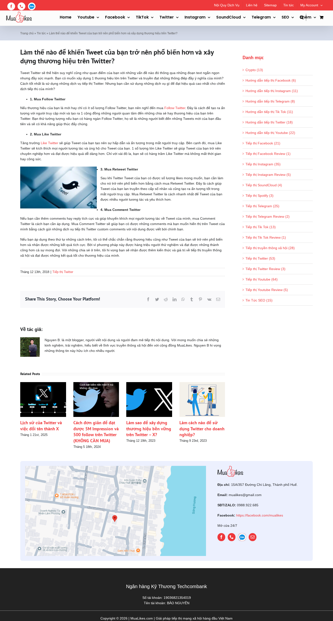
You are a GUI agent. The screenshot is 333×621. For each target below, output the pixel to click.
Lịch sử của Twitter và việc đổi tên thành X (41, 425)
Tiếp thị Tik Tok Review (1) (265, 237)
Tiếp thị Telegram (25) (262, 206)
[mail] (252, 537)
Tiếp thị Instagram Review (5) (268, 175)
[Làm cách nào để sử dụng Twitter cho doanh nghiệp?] (202, 384)
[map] (115, 468)
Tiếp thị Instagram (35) (263, 164)
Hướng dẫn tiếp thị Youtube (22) (270, 133)
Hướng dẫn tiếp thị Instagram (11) (271, 91)
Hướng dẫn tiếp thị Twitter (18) (269, 122)
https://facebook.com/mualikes (259, 515)
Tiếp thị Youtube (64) (261, 279)
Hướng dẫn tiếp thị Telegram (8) (270, 101)
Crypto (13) (254, 70)
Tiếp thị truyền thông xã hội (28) (270, 248)
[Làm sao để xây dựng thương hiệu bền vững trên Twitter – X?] (149, 384)
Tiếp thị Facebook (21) (262, 143)
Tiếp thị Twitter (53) (260, 258)
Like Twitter (49, 143)
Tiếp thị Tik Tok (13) (260, 227)
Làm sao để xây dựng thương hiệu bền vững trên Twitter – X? (148, 428)
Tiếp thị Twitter (62, 272)
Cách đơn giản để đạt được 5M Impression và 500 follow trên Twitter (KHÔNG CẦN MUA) (96, 431)
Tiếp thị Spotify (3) (259, 196)
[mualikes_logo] (230, 468)
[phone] (231, 537)
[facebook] (221, 537)
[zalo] (242, 537)
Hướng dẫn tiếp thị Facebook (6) (270, 80)
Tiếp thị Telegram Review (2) (267, 216)
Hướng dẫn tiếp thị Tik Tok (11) (269, 112)
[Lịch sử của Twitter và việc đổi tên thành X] (43, 384)
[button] (303, 17)
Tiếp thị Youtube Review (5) (266, 290)
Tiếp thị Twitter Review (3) (265, 269)
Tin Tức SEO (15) (259, 300)
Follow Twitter (174, 108)
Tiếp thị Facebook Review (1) (268, 154)
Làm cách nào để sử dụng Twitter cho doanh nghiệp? (202, 428)
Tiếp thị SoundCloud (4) (263, 185)
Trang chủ (27, 33)
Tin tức (41, 33)
